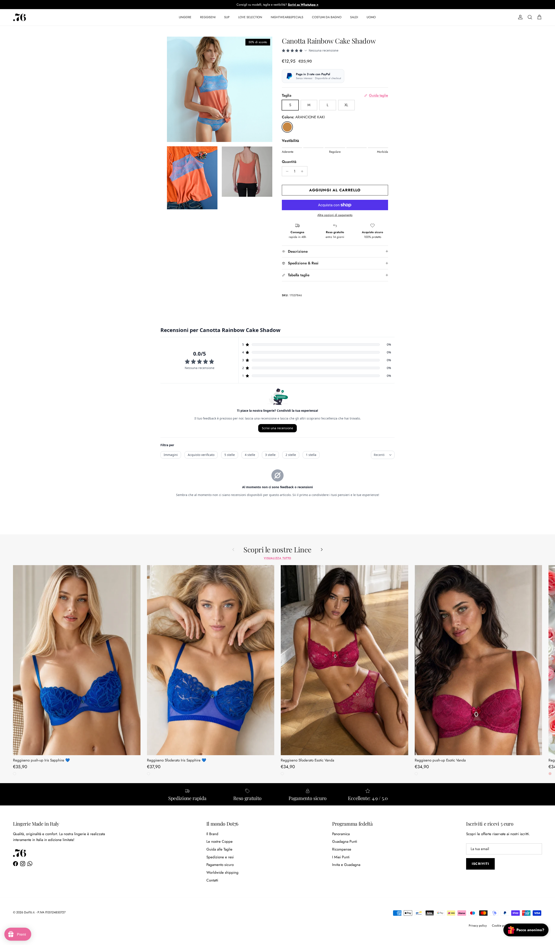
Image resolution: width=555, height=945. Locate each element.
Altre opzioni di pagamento (335, 215)
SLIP (227, 17)
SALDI (354, 17)
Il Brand (212, 833)
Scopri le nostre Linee (277, 549)
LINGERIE (185, 17)
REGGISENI (207, 17)
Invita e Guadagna (346, 864)
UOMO (371, 17)
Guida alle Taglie (219, 849)
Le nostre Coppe (219, 841)
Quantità (289, 161)
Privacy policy (478, 925)
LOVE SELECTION (250, 17)
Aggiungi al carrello (335, 190)
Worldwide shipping (222, 872)
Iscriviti (480, 863)
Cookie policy (501, 925)
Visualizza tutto (277, 558)
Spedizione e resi (220, 857)
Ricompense (341, 849)
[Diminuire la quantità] (286, 171)
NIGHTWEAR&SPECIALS (287, 17)
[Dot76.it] (19, 17)
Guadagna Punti (344, 841)
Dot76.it (29, 912)
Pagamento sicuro (220, 864)
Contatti (212, 880)
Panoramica (341, 833)
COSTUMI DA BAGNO (326, 17)
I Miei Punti (340, 857)
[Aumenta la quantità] (303, 171)
